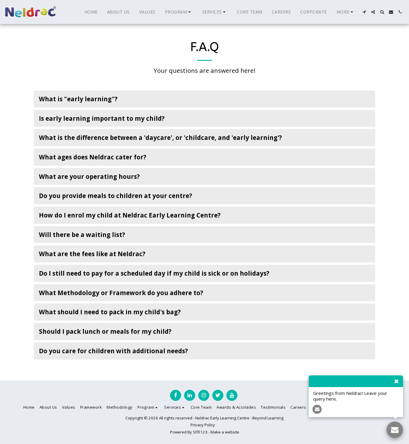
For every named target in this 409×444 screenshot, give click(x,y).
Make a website (224, 432)
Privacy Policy (202, 425)
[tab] (204, 99)
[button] (178, 12)
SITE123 (200, 432)
